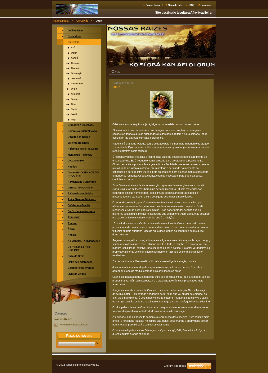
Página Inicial (153, 5)
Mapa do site (175, 5)
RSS (191, 5)
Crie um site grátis (175, 365)
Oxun (116, 87)
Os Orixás (82, 20)
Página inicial (61, 20)
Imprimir (206, 5)
